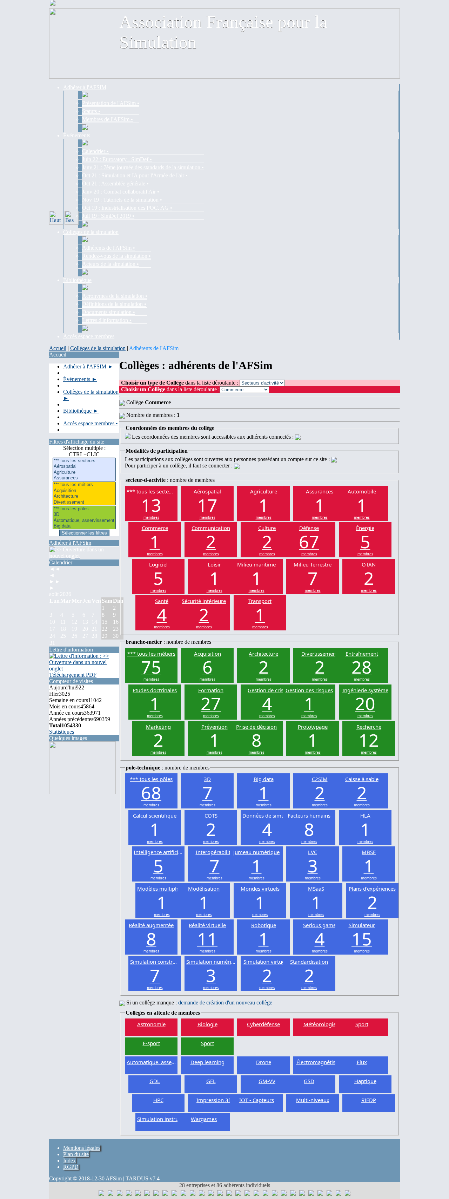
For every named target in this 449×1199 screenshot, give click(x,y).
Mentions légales (81, 1148)
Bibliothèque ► (81, 411)
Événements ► (80, 379)
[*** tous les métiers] (84, 484)
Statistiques (61, 732)
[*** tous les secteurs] (84, 461)
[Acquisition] (84, 490)
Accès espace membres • (90, 423)
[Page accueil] (52, 4)
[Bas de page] (72, 218)
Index (69, 1161)
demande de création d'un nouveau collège (225, 1002)
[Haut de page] (56, 218)
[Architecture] (84, 496)
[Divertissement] (84, 502)
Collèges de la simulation (98, 348)
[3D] (84, 514)
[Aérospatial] (84, 466)
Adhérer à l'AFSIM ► (88, 366)
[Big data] (84, 526)
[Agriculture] (84, 472)
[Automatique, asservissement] (84, 520)
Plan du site (76, 1154)
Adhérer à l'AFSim (70, 543)
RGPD (71, 1167)
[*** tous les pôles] (84, 509)
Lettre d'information (71, 650)
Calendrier (60, 562)
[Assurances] (84, 478)
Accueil (57, 348)
